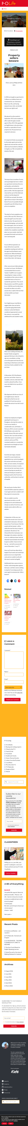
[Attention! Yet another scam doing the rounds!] (8, 613)
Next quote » (7, 914)
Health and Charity (11, 756)
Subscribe (14, 830)
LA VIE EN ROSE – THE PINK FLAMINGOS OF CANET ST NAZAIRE (13, 942)
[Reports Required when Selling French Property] (8, 596)
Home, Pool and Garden (12, 758)
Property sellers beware (14, 19)
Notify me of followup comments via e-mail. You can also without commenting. (13, 693)
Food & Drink (9, 751)
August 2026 (9, 971)
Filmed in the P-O (10, 749)
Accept (4, 1123)
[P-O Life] (9, 3)
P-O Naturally (10, 767)
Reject (10, 1123)
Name (6, 671)
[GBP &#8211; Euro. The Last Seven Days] (17, 596)
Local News (9, 762)
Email (6, 679)
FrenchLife (9, 753)
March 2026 (9, 986)
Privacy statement (11, 826)
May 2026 (9, 980)
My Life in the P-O (11, 765)
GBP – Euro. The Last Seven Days (16, 600)
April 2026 (9, 983)
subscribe (19, 692)
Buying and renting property (13, 747)
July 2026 (8, 974)
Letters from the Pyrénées (13, 760)
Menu (5, 8)
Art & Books (9, 745)
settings (16, 1120)
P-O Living (7, 740)
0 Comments (19, 31)
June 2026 (9, 977)
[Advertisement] (14, 720)
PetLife (8, 771)
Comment (7, 650)
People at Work (10, 769)
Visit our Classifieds (10, 873)
